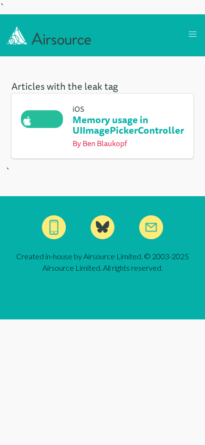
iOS (78, 109)
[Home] (49, 35)
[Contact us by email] (151, 227)
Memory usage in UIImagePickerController (128, 125)
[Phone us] (54, 227)
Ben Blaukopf (104, 143)
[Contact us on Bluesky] (102, 227)
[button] (192, 34)
